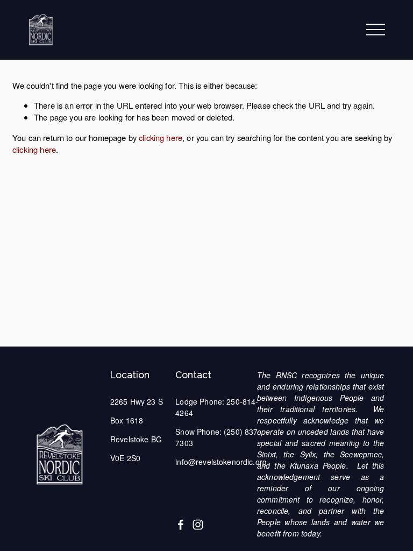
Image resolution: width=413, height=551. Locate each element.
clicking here (160, 137)
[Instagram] (198, 524)
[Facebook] (180, 524)
